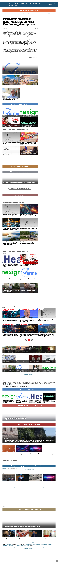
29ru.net (3, 131)
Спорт (27, 0)
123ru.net (54, 0)
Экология (31, 0)
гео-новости (9, 544)
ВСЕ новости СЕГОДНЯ (29, 488)
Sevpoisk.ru (4, 529)
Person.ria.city (22, 0)
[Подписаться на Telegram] (50, 1)
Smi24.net (4, 354)
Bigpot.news (4, 473)
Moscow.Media (5, 14)
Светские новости (4, 468)
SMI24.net (48, 378)
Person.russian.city (5, 74)
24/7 (49, 13)
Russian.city (4, 0)
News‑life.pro (16, 0)
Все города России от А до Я (29, 374)
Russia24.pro (4, 253)
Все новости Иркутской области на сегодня (20, 188)
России (17, 544)
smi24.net (27, 545)
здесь (29, 386)
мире (11, 384)
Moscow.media (10, 0)
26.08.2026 (50, 4)
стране (8, 384)
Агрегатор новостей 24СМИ (20, 60)
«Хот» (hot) (4, 28)
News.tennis (4, 444)
